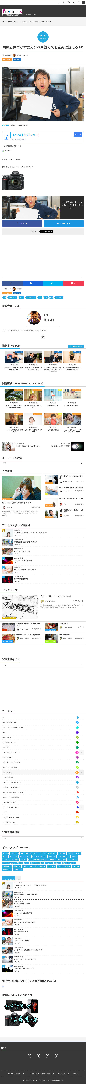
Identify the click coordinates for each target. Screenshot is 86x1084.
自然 (67, 866)
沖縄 (60, 866)
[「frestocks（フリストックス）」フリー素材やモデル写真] (12, 13)
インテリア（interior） (40, 802)
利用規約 (5, 125)
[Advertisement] (22, 259)
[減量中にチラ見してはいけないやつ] (8, 639)
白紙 (51, 297)
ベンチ (6, 859)
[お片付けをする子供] (53, 400)
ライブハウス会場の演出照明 (23, 560)
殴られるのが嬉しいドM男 (22, 551)
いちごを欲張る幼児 (53, 430)
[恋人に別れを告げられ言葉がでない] (21, 489)
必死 (40, 297)
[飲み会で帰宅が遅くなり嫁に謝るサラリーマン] (72, 361)
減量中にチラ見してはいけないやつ (28, 635)
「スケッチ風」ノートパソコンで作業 (55, 596)
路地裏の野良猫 (64, 635)
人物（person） (7, 59)
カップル (51, 866)
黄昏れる (34, 866)
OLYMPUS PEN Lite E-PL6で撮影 (45, 853)
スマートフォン (63, 856)
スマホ (17, 866)
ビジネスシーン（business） (34, 352)
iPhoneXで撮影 (9, 863)
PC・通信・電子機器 (9, 618)
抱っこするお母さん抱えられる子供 (71, 487)
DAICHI (9, 507)
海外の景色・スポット (40, 742)
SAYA (64, 504)
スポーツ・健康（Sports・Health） (40, 792)
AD (5, 297)
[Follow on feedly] (56, 1056)
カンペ (21, 297)
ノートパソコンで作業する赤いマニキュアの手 (28, 950)
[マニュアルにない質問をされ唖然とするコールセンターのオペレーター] (53, 361)
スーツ (49, 863)
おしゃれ (15, 853)
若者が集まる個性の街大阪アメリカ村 (25, 542)
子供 (60, 389)
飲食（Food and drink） (50, 630)
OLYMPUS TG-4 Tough (57, 859)
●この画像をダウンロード (26, 135)
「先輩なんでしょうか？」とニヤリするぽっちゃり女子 (31, 532)
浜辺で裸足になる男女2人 (72, 405)
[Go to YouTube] (43, 337)
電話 (65, 863)
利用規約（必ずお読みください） (17, 1073)
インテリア (18, 869)
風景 (70, 853)
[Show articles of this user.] (22, 318)
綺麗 (74, 856)
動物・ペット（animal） (51, 641)
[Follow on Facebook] (38, 1056)
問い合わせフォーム (63, 1073)
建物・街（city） (40, 757)
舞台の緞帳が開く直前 (21, 579)
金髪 (6, 853)
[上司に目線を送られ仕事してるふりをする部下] (33, 361)
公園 (77, 853)
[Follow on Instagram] (47, 1056)
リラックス (72, 859)
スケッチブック (31, 297)
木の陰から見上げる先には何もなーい (28, 446)
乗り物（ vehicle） (40, 777)
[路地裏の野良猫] (51, 638)
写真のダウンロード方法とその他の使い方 (42, 1073)
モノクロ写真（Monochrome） (40, 782)
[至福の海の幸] (51, 628)
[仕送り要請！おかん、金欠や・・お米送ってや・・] (51, 513)
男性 (45, 297)
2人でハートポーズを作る (22, 941)
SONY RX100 (25, 856)
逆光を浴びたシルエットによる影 (24, 968)
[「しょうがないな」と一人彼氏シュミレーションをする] (72, 424)
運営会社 (75, 1073)
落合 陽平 (19, 55)
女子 (76, 866)
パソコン (13, 856)
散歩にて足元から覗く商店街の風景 (25, 959)
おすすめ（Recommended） (40, 817)
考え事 (15, 859)
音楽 (40, 732)
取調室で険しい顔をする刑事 (60, 446)
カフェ (62, 853)
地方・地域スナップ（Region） (40, 762)
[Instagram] (69, 2)
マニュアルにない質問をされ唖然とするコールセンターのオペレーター (52, 369)
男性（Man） (17, 59)
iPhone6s (7, 866)
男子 (19, 863)
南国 (40, 863)
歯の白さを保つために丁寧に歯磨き (25, 569)
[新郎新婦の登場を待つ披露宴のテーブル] (8, 627)
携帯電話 (7, 869)
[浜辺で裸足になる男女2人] (72, 398)
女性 (57, 863)
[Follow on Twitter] (64, 2)
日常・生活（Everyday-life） (40, 752)
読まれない (59, 297)
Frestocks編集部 (50, 601)
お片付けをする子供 (53, 405)
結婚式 (52, 856)
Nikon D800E (12, 297)
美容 (73, 863)
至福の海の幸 (63, 623)
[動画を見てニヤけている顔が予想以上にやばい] (14, 361)
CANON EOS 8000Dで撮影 (37, 859)
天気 (33, 863)
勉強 (23, 859)
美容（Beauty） (40, 737)
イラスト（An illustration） (40, 807)
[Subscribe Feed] (73, 2)
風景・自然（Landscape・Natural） (40, 727)
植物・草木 (40, 747)
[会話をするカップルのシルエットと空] (51, 479)
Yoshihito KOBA (67, 481)
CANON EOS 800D (39, 856)
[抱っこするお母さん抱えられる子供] (51, 490)
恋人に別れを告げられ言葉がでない (16, 503)
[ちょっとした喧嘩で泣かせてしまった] (14, 424)
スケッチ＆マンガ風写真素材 (40, 797)
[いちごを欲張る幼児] (53, 424)
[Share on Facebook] (59, 2)
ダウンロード (78, 134)
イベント (4, 630)
